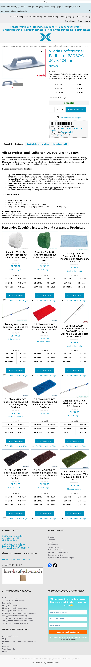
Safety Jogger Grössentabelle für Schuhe (17, 621)
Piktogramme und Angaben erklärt (15, 608)
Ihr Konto (51, 537)
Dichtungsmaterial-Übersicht (13, 610)
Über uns (5, 646)
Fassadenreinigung (51, 16)
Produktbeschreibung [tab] (13, 144)
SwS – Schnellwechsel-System (13, 600)
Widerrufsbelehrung (55, 550)
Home (3, 6)
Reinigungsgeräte (57, 6)
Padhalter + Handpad (38, 46)
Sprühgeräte (22, 11)
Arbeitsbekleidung (16, 16)
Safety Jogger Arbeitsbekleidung (14, 615)
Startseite (6, 46)
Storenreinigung (84, 21)
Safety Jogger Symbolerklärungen (15, 623)
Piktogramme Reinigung (11, 605)
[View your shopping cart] (89, 11)
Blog (4, 639)
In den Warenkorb (75, 109)
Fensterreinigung (12, 6)
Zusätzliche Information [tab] (38, 144)
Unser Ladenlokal (8, 649)
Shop (13, 46)
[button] (42, 52)
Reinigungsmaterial (72, 6)
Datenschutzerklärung (56, 555)
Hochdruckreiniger (28, 6)
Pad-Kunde (6, 603)
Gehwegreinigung (67, 16)
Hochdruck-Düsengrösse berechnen (16, 598)
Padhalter (64, 132)
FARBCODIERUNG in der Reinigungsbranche (19, 613)
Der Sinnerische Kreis (10, 644)
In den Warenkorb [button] (15, 295)
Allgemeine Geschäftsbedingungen (61, 557)
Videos (50, 542)
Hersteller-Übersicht (10, 636)
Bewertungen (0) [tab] (59, 144)
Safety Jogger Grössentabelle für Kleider (17, 618)
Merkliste (51, 540)
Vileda (71, 132)
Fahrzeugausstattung (33, 16)
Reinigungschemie (42, 6)
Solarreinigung (70, 21)
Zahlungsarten (53, 547)
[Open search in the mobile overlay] (45, 2)
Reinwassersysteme (8, 11)
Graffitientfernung (83, 16)
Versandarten (53, 545)
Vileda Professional (63, 136)
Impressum (6, 651)
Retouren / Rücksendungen (58, 552)
